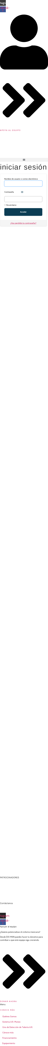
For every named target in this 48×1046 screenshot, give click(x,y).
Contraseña (9, 192)
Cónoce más (8, 1032)
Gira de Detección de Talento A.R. (17, 1027)
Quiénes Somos (9, 1016)
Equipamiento (8, 1043)
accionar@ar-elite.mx (9, 909)
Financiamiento (9, 1038)
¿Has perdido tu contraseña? (23, 223)
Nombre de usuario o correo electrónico (21, 179)
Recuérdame (11, 205)
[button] (24, 160)
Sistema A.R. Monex (11, 1022)
